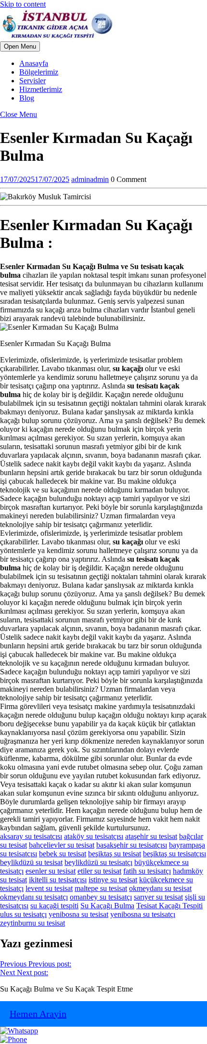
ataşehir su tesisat (151, 836)
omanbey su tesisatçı (101, 897)
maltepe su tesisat (101, 888)
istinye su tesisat (113, 880)
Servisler (32, 81)
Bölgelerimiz (38, 72)
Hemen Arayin (38, 1013)
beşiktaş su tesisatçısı (174, 854)
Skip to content (23, 4)
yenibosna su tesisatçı (142, 914)
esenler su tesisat (51, 871)
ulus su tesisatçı (23, 914)
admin (90, 179)
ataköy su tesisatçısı (93, 836)
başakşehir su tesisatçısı (131, 845)
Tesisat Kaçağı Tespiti (169, 906)
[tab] (20, 46)
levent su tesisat (49, 888)
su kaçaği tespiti (54, 906)
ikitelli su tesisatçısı (58, 880)
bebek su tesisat (62, 854)
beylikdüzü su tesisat (31, 862)
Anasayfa (33, 63)
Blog (26, 98)
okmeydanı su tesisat (160, 888)
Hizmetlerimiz (40, 89)
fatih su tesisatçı (147, 871)
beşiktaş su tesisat (114, 854)
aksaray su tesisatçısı (31, 836)
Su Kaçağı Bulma (107, 906)
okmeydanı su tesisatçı (34, 897)
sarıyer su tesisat (158, 897)
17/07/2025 (34, 179)
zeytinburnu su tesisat (32, 923)
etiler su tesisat (99, 871)
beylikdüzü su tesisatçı (98, 862)
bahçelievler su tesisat (61, 845)
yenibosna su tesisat (78, 914)
